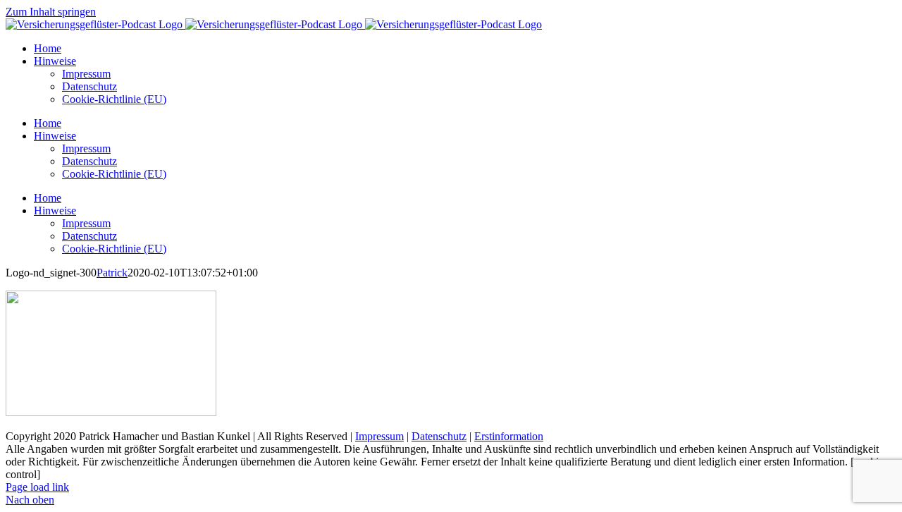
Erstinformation (508, 436)
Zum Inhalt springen (51, 12)
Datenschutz (439, 436)
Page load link (37, 487)
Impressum (379, 436)
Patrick (112, 273)
